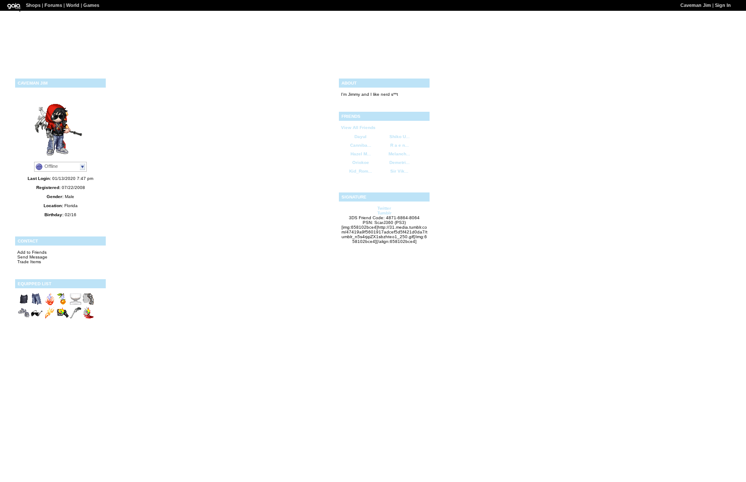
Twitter (384, 208)
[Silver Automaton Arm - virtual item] (88, 304)
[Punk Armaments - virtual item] (62, 317)
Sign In (723, 5)
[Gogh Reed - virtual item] (62, 304)
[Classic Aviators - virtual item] (36, 317)
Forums (53, 5)
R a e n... (399, 145)
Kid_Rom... (360, 171)
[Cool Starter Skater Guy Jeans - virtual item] (36, 304)
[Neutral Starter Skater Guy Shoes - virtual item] (23, 317)
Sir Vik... (399, 171)
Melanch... (399, 153)
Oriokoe (360, 162)
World (72, 5)
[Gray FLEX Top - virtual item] (23, 304)
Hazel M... (361, 153)
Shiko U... (399, 136)
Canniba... (360, 145)
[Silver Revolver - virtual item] (75, 317)
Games (91, 5)
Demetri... (399, 162)
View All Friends (358, 127)
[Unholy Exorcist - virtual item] (49, 317)
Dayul (360, 136)
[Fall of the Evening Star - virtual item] (88, 317)
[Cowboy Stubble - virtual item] (75, 304)
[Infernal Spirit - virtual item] (49, 304)
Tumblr (384, 213)
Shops (33, 5)
